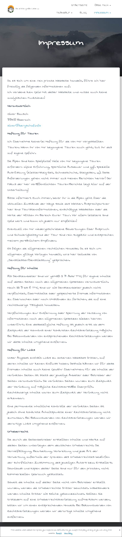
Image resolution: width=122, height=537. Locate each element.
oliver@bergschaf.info (24, 125)
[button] (110, 5)
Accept (59, 533)
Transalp (63, 12)
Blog (83, 12)
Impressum (101, 12)
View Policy (68, 533)
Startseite (79, 5)
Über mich (102, 5)
